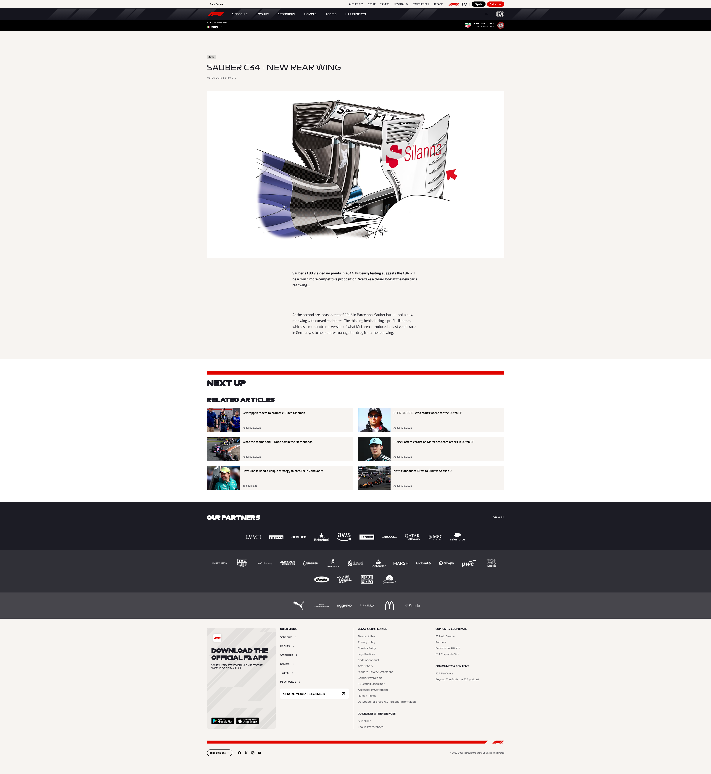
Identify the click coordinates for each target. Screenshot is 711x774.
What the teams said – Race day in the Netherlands (277, 442)
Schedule (240, 13)
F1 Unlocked (355, 13)
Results (263, 13)
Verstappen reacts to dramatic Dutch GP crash (274, 413)
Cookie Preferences (370, 727)
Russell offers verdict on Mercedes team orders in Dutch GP (434, 442)
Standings (286, 13)
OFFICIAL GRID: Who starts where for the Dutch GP (428, 413)
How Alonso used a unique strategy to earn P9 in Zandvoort (283, 471)
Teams (330, 13)
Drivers (310, 13)
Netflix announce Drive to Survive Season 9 (423, 471)
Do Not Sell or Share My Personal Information (387, 702)
